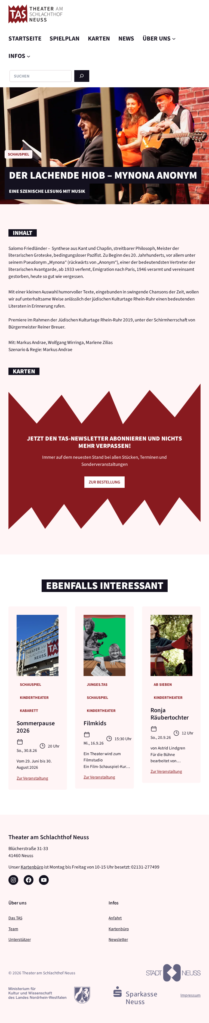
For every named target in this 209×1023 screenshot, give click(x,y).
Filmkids (95, 723)
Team (13, 929)
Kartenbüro (32, 867)
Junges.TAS (97, 684)
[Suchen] (81, 76)
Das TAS (15, 918)
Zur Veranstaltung (32, 778)
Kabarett (29, 710)
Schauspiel (18, 154)
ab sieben (163, 684)
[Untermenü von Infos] (28, 56)
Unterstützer (19, 939)
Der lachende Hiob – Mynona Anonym (103, 175)
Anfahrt (115, 918)
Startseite (24, 38)
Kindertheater (34, 697)
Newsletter (118, 939)
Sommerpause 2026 (36, 727)
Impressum (190, 995)
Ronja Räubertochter (169, 713)
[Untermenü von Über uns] (174, 39)
